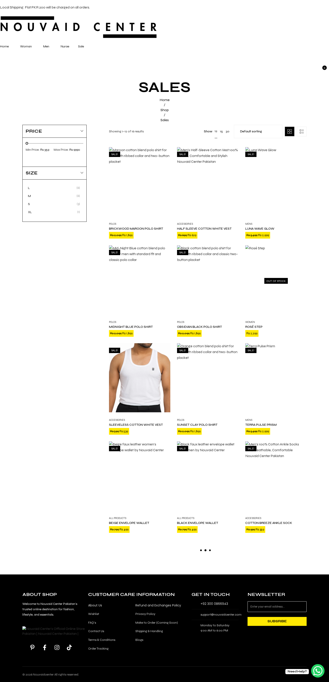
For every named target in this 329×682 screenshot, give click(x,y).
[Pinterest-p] (32, 647)
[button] (134, 508)
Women (250, 321)
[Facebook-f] (44, 647)
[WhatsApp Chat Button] (318, 671)
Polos (112, 223)
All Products (117, 518)
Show (208, 131)
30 (227, 131)
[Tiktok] (69, 647)
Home (165, 100)
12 (216, 131)
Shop (164, 110)
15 (221, 131)
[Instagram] (57, 647)
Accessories (185, 223)
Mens (248, 223)
